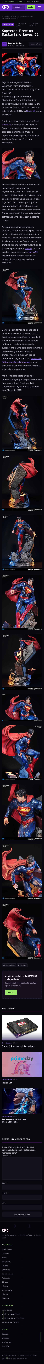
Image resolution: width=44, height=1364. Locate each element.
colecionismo (10, 16)
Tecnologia (7, 1290)
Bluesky (5, 1334)
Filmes (5, 1266)
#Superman (22, 965)
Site (3, 1203)
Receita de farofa (10, 1322)
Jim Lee (28, 248)
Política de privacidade (13, 1318)
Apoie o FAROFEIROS (11, 1314)
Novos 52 (30, 111)
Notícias (6, 1270)
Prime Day (7, 1083)
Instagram (6, 1342)
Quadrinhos (7, 1249)
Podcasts (6, 1278)
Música (5, 1286)
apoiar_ (11, 992)
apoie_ (31, 7)
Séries (5, 1282)
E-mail (5, 1193)
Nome (4, 1183)
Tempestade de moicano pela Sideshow (14, 1120)
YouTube (5, 1338)
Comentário (7, 1155)
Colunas (5, 1253)
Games (4, 1257)
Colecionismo (8, 24)
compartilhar (35, 44)
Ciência (5, 1298)
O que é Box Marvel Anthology (18, 1046)
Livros (5, 1294)
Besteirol (6, 1262)
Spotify (5, 1346)
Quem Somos (7, 1310)
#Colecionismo (9, 965)
